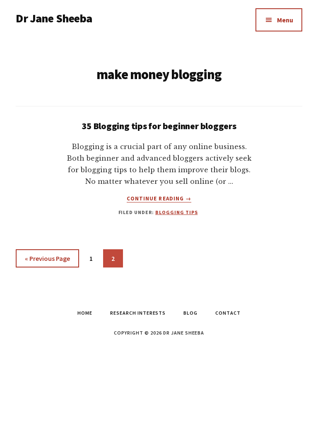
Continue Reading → (159, 198)
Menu (285, 20)
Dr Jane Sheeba (54, 18)
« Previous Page (47, 260)
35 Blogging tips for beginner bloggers (159, 126)
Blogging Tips (176, 212)
